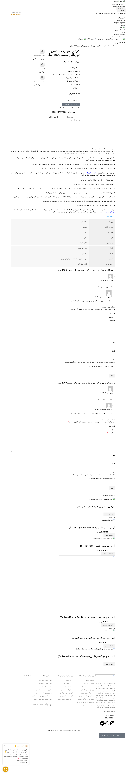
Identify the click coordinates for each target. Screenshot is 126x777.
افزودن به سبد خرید (72, 100)
